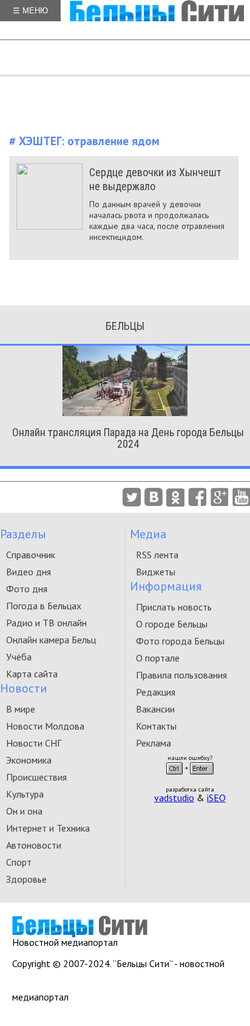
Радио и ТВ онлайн (46, 623)
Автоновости (33, 845)
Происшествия (36, 777)
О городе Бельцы (172, 624)
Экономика (29, 760)
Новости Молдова (45, 726)
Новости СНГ (33, 743)
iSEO (216, 798)
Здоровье (26, 879)
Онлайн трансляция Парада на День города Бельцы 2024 (128, 438)
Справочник (30, 555)
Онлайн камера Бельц (51, 640)
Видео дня (28, 572)
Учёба (19, 657)
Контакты (156, 726)
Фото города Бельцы (180, 641)
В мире (20, 709)
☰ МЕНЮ (30, 10)
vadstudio (174, 798)
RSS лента (157, 555)
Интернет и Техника (48, 828)
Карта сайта (32, 674)
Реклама (153, 743)
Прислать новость (174, 607)
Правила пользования (181, 675)
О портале (158, 658)
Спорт (19, 862)
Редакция (155, 692)
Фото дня (26, 589)
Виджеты (155, 572)
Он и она (24, 811)
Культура (25, 794)
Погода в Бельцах (43, 606)
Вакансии (155, 709)
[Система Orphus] (190, 778)
